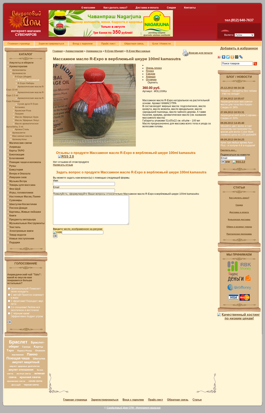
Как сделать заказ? (115, 7)
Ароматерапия (18, 66)
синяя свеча (35, 381)
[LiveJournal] (241, 57)
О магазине (88, 7)
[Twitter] (228, 57)
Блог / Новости (161, 43)
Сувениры (15, 200)
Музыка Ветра (18, 181)
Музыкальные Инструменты (27, 223)
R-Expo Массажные (28, 80)
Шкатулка (39, 358)
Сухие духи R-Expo (28, 104)
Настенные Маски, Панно (24, 196)
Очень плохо (154, 68)
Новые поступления (21, 238)
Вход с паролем (83, 43)
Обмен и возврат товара (239, 227)
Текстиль (14, 227)
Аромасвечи (18, 132)
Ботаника (20, 107)
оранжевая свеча (16, 381)
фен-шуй (15, 385)
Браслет (18, 342)
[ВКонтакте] (224, 57)
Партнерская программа (239, 234)
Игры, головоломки (21, 192)
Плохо (150, 71)
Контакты (190, 7)
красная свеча (30, 377)
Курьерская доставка (239, 219)
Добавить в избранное (239, 48)
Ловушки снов (17, 177)
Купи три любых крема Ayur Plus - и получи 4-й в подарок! (237, 144)
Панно (32, 354)
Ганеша (26, 347)
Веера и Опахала (19, 173)
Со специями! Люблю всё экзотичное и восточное (25, 309)
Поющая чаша (18, 358)
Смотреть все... (228, 150)
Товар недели (17, 234)
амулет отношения (21, 369)
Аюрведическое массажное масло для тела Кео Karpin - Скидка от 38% (236, 104)
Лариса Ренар (24, 350)
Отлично (151, 79)
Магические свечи (20, 143)
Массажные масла (22, 136)
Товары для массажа (22, 185)
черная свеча (31, 384)
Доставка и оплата (147, 7)
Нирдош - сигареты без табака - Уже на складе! (238, 92)
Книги (12, 215)
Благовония (16, 158)
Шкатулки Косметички (23, 204)
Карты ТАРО (16, 150)
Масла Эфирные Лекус (27, 120)
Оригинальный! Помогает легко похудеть (26, 290)
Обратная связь (134, 43)
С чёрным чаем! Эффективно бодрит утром (27, 315)
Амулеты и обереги (21, 62)
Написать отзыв (63, 164)
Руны (12, 165)
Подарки (14, 242)
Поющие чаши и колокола (25, 162)
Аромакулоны (19, 139)
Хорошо (150, 76)
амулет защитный (25, 362)
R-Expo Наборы (26, 83)
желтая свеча (24, 373)
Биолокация (16, 154)
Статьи (197, 399)
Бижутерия (16, 169)
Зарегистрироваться (51, 43)
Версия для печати (200, 53)
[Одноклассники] (232, 57)
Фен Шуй (14, 188)
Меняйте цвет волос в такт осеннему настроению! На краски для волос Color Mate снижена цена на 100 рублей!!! (238, 130)
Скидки (171, 7)
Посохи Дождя (18, 207)
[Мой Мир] (237, 57)
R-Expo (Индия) (23, 76)
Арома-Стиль (22, 129)
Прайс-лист (108, 43)
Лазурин (19, 113)
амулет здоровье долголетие (25, 366)
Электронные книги (21, 230)
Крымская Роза (23, 110)
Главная (58, 51)
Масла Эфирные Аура (26, 117)
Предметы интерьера (22, 219)
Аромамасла (19, 73)
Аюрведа (15, 146)
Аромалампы (19, 70)
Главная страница (19, 43)
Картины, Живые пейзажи (25, 211)
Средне (150, 73)
